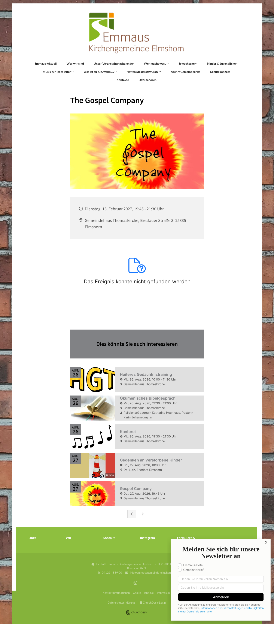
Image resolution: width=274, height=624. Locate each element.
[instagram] (135, 582)
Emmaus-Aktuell (45, 63)
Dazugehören (147, 80)
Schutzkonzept (220, 71)
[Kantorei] (72, 72)
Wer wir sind (75, 63)
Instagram (147, 538)
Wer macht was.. (155, 63)
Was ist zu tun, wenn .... (99, 71)
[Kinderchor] (237, 64)
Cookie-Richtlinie (143, 592)
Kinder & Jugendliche (221, 63)
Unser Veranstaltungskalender (114, 63)
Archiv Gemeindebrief (185, 71)
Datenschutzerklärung (121, 602)
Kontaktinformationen (116, 592)
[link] (156, 64)
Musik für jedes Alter (57, 71)
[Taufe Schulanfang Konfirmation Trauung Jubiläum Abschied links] (116, 72)
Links (32, 538)
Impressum (164, 592)
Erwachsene (187, 63)
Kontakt (109, 538)
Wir (68, 538)
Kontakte (122, 80)
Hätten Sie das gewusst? (143, 71)
